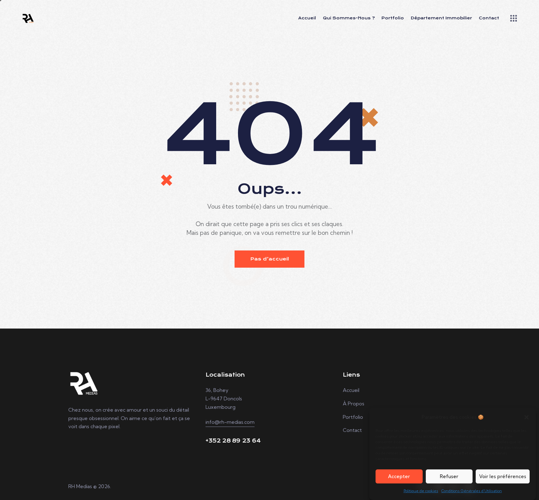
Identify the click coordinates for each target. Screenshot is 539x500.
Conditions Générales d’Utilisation (471, 490)
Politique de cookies (421, 490)
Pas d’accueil (269, 259)
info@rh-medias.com (230, 422)
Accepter (399, 476)
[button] (526, 417)
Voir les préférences (502, 476)
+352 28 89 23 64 (233, 441)
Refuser (449, 476)
